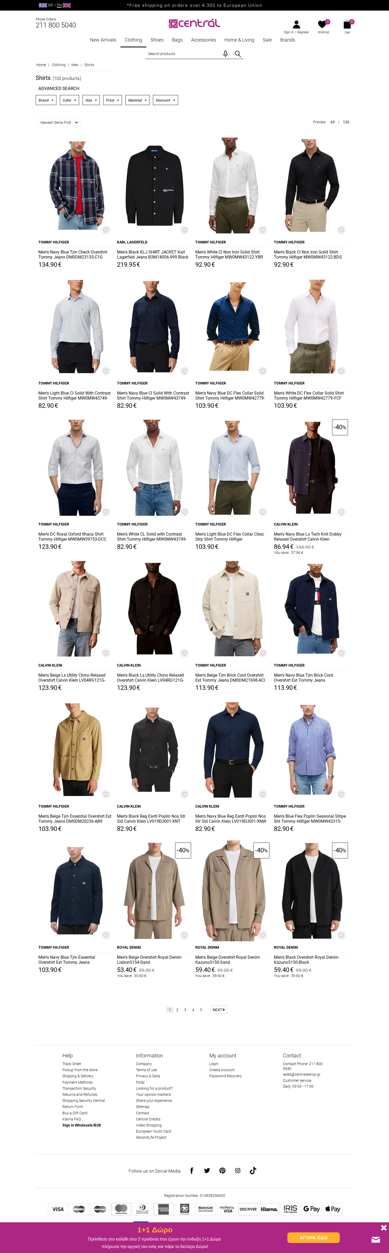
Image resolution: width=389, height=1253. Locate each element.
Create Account (222, 1070)
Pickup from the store (80, 1070)
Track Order (71, 1064)
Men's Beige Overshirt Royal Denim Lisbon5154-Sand (149, 960)
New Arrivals (103, 40)
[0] (322, 25)
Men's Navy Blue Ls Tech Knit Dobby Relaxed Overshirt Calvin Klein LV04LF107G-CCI (308, 537)
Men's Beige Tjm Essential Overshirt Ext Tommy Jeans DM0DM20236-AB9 (74, 819)
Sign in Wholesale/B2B (81, 1125)
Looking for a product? (154, 1088)
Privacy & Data (148, 1076)
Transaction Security (79, 1088)
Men (75, 65)
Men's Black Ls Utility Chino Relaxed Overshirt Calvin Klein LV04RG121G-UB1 (150, 678)
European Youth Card (153, 1131)
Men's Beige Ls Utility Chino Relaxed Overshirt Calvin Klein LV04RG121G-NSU (71, 678)
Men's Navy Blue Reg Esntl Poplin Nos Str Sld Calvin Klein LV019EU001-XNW (230, 819)
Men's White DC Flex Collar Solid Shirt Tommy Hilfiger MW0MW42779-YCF (309, 396)
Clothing (133, 40)
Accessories (203, 40)
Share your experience (154, 1100)
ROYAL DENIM (129, 947)
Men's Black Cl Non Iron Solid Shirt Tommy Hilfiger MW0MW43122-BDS (308, 255)
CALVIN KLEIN (286, 524)
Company (144, 1064)
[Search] (238, 54)
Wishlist (323, 32)
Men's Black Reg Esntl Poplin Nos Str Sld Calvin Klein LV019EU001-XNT (151, 819)
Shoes (157, 40)
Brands (287, 40)
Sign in (289, 32)
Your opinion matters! (153, 1094)
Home (41, 65)
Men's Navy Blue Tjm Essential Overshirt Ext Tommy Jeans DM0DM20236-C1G (66, 960)
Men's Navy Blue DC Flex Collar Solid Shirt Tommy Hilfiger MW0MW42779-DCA (230, 396)
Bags (177, 40)
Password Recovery (225, 1076)
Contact (142, 1113)
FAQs (140, 1082)
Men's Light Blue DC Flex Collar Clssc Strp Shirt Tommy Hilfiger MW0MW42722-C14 (229, 537)
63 (333, 122)
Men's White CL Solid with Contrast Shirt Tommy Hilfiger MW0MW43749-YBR (152, 537)
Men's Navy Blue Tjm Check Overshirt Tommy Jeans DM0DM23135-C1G (72, 255)
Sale (267, 40)
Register (303, 32)
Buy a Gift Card (74, 1113)
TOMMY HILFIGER (53, 242)
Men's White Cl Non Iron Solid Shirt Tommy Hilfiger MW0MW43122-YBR (229, 255)
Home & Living (239, 40)
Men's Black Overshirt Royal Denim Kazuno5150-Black (306, 960)
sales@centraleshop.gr (301, 1074)
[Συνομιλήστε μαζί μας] (376, 1240)
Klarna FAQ (71, 1119)
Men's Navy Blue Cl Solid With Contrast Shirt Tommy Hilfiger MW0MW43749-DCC (153, 396)
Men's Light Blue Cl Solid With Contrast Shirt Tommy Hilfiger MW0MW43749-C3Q (74, 396)
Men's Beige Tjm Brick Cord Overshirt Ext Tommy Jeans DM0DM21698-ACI (230, 678)
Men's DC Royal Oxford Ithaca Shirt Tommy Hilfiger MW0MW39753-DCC (72, 537)
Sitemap (143, 1107)
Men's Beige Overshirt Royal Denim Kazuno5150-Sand (227, 960)
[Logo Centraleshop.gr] (194, 23)
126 (346, 122)
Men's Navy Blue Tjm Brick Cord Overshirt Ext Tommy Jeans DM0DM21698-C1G (303, 678)
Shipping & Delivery (77, 1076)
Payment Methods (77, 1082)
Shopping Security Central (83, 1100)
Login (213, 1064)
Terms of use (146, 1070)
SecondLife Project (151, 1137)
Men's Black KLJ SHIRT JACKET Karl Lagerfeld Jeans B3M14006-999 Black (152, 255)
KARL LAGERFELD (132, 242)
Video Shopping (149, 1125)
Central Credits (148, 1119)
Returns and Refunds (79, 1094)
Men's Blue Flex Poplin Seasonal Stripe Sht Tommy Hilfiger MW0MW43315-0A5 (310, 819)
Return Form (72, 1107)
